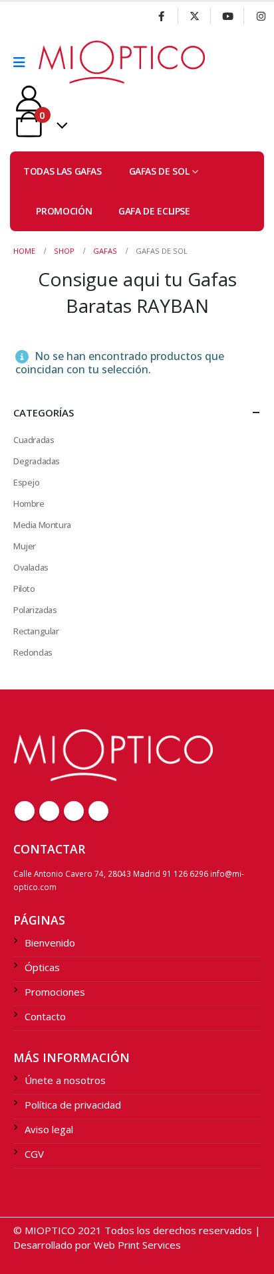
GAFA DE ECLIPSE (154, 211)
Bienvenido (50, 942)
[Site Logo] (75, 62)
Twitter (49, 811)
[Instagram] (260, 16)
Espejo (26, 482)
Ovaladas (31, 567)
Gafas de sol (159, 171)
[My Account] (29, 99)
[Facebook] (161, 16)
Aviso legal (49, 1129)
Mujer (24, 546)
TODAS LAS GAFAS (62, 171)
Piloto (24, 588)
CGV (34, 1153)
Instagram (98, 811)
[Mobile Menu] (23, 62)
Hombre (29, 503)
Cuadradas (34, 440)
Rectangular (36, 631)
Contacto (45, 1016)
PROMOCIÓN (64, 211)
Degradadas (36, 461)
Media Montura (42, 525)
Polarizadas (35, 610)
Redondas (33, 652)
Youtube (74, 811)
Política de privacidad (73, 1104)
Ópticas (42, 967)
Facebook (25, 811)
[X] (195, 16)
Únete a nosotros (65, 1080)
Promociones (55, 991)
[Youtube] (227, 16)
